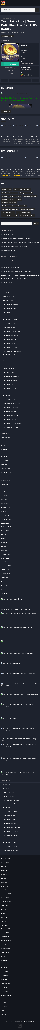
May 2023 (4, 542)
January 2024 (5, 511)
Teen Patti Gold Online (8, 250)
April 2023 (4, 546)
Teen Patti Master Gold (10, 339)
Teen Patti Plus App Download (11, 199)
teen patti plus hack (8, 212)
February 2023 (5, 554)
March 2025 (4, 461)
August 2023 (5, 531)
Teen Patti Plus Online (27, 216)
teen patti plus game (27, 209)
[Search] (37, 10)
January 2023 (5, 558)
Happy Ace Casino (8, 300)
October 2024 (5, 476)
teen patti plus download (10, 209)
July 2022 (3, 581)
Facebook (4, 80)
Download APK (11, 64)
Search (36, 223)
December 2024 (5, 468)
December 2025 (5, 437)
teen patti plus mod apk (9, 216)
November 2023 (6, 519)
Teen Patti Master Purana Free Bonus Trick (14, 246)
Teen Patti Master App (9, 328)
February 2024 (5, 507)
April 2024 (4, 500)
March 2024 (4, 503)
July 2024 (3, 488)
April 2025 (4, 457)
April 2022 (4, 593)
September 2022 (6, 574)
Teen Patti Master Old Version (10, 235)
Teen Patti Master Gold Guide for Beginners (19, 653)
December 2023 (5, 515)
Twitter (12, 80)
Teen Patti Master (11, 18)
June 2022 (4, 585)
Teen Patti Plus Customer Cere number (14, 206)
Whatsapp (35, 80)
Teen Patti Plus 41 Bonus (22, 189)
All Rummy (6, 293)
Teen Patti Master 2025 (10, 320)
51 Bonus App (7, 289)
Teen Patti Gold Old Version (11, 304)
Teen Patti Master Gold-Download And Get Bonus (16, 239)
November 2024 (6, 472)
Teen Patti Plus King (23, 212)
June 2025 (4, 449)
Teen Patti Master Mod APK (11, 343)
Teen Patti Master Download (11, 331)
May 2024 (4, 496)
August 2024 (5, 484)
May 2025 (4, 453)
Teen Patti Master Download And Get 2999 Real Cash (22, 694)
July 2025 (3, 445)
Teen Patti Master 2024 (10, 316)
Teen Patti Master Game (10, 335)
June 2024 (4, 492)
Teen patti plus (6, 189)
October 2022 (5, 570)
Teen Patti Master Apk (9, 324)
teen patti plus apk (26, 193)
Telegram (27, 80)
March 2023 (4, 550)
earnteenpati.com (8, 296)
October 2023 (5, 523)
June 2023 (4, 538)
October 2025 (5, 441)
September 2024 (6, 480)
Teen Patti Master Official (10, 347)
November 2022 (6, 566)
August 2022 (5, 577)
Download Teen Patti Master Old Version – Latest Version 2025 (20, 242)
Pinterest (20, 80)
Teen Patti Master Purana (10, 355)
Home (3, 18)
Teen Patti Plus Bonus (9, 203)
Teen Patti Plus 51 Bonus (9, 193)
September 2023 (6, 527)
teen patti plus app (30, 196)
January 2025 (5, 465)
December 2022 (5, 562)
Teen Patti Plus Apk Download (11, 196)
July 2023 (3, 535)
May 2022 (4, 589)
